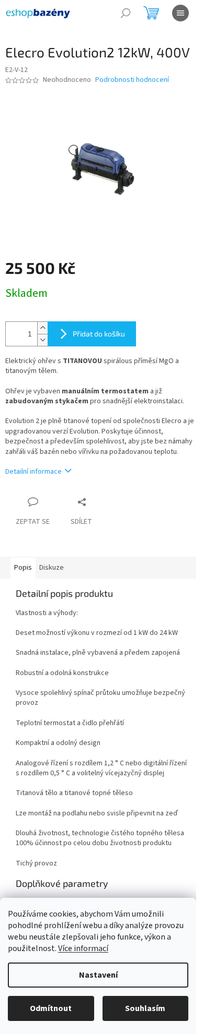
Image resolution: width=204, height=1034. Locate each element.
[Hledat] (125, 13)
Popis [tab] (23, 567)
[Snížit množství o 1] (42, 340)
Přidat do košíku (99, 333)
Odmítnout (51, 1008)
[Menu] (180, 13)
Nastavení (98, 975)
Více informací (83, 948)
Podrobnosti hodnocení (132, 80)
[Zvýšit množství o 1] (42, 328)
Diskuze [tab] (51, 567)
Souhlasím (145, 1008)
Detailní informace (33, 471)
